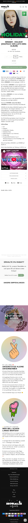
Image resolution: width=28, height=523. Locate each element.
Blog (14, 490)
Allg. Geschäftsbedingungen (14, 474)
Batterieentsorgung (14, 483)
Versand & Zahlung (14, 481)
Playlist (4, 380)
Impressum (14, 472)
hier (20, 256)
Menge (14, 61)
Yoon (7, 56)
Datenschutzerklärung (14, 476)
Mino (16, 56)
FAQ (14, 494)
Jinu (11, 56)
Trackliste (14, 178)
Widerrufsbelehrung (14, 479)
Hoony (20, 56)
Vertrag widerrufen (14, 485)
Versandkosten (17, 51)
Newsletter (13, 469)
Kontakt (14, 496)
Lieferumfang (14, 173)
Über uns (14, 492)
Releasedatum (14, 176)
